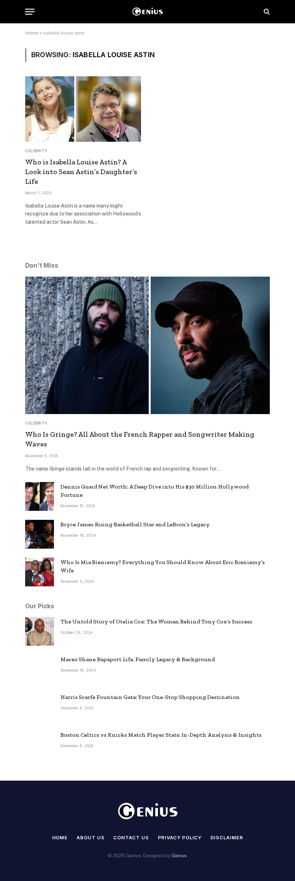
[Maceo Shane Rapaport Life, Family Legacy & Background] (39, 669)
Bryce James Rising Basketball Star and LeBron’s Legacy (135, 524)
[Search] (266, 12)
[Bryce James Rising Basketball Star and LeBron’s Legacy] (39, 534)
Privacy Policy (180, 837)
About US (90, 837)
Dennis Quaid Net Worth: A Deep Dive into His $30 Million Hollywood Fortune (154, 490)
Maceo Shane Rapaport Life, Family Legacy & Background (137, 659)
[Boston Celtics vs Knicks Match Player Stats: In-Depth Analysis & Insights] (39, 744)
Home (31, 33)
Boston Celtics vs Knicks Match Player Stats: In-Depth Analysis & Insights (161, 734)
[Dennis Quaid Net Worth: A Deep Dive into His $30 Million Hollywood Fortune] (39, 496)
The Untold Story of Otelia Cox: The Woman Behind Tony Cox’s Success (156, 621)
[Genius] (147, 12)
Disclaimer (226, 837)
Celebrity (36, 151)
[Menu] (30, 12)
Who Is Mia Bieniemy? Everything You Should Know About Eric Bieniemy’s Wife (162, 566)
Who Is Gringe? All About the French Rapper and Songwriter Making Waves (139, 439)
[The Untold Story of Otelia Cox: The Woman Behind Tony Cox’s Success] (39, 631)
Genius (179, 855)
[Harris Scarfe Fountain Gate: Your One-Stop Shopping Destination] (39, 706)
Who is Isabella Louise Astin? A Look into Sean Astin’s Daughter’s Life (81, 172)
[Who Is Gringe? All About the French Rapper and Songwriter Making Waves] (147, 345)
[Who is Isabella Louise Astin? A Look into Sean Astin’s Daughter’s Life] (83, 108)
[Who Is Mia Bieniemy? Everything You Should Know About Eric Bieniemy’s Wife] (39, 572)
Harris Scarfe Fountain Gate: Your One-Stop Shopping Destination (150, 697)
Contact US (131, 837)
